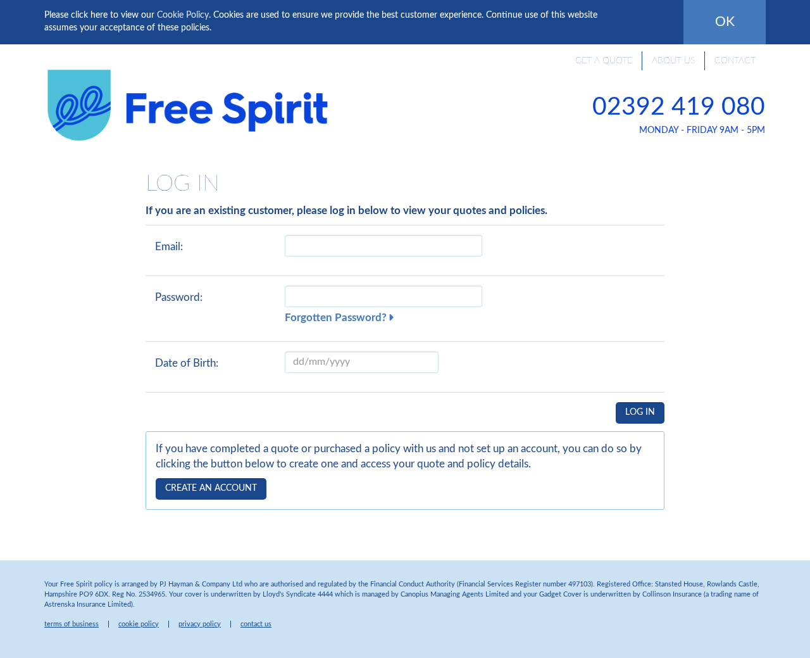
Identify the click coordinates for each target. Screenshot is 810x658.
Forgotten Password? (336, 317)
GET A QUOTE (603, 60)
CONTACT (735, 60)
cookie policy (138, 624)
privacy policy (199, 624)
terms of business (71, 624)
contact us (255, 624)
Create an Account (211, 488)
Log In (640, 412)
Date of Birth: (186, 363)
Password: (178, 297)
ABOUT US (673, 60)
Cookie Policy (183, 15)
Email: (169, 246)
